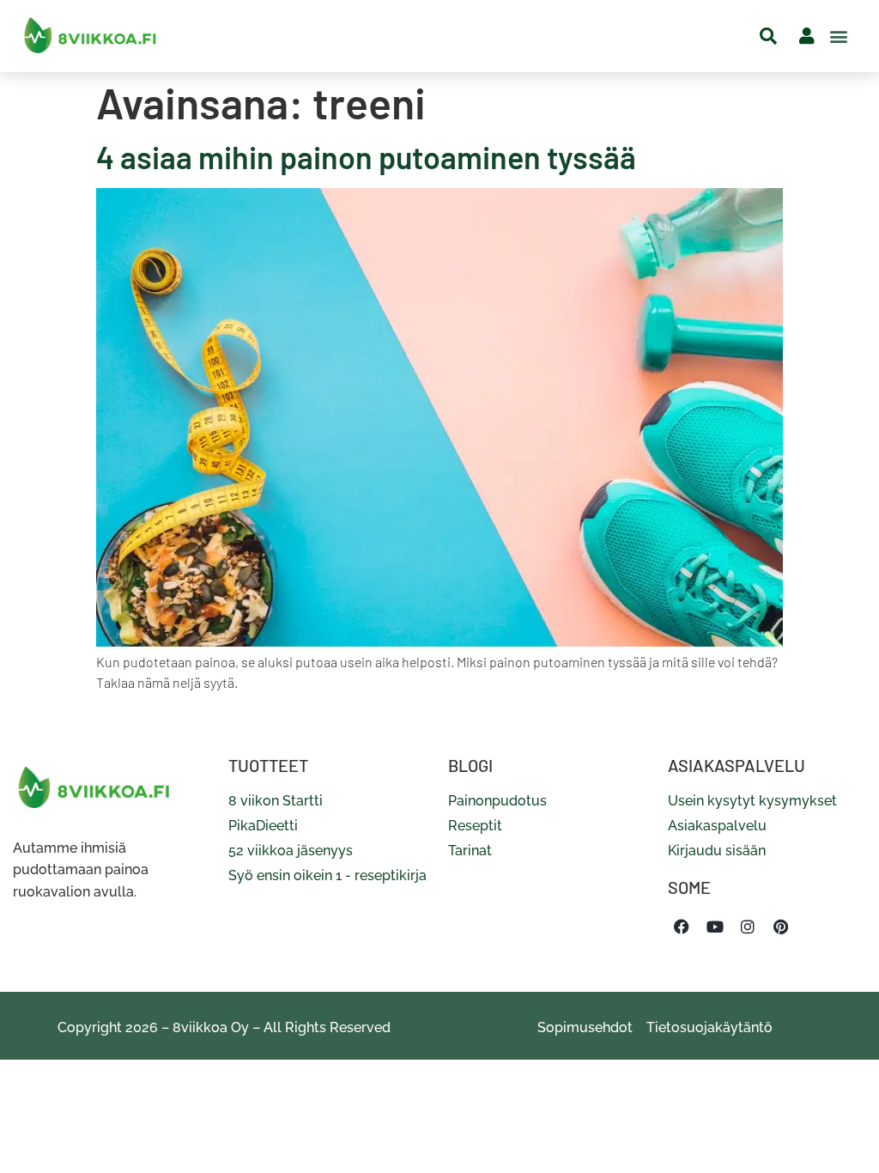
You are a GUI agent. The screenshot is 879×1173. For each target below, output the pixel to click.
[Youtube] (714, 926)
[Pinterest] (780, 926)
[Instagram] (747, 926)
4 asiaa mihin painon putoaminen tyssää (366, 156)
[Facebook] (681, 926)
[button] (839, 36)
